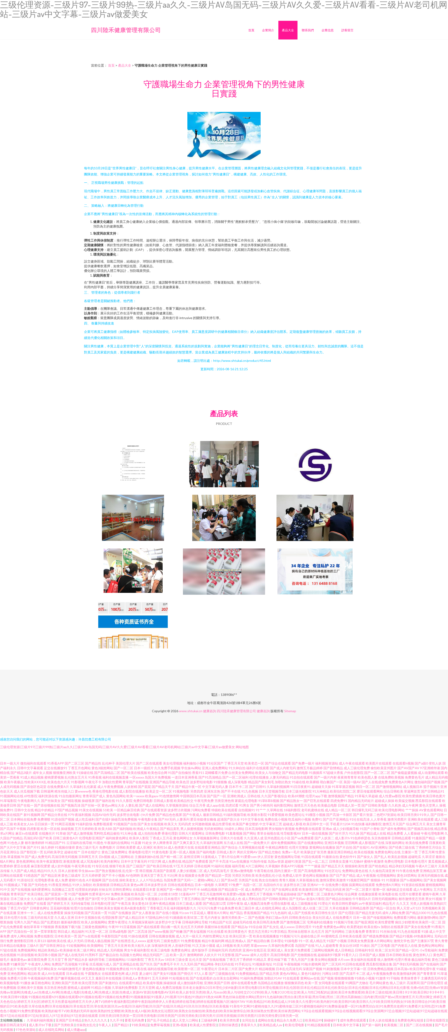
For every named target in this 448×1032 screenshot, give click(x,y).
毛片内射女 (212, 917)
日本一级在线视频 (315, 833)
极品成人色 (233, 899)
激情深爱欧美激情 (333, 880)
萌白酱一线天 (170, 927)
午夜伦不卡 (93, 782)
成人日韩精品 (344, 950)
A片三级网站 (255, 866)
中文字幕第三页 (270, 824)
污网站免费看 (201, 810)
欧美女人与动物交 (268, 773)
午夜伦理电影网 (432, 833)
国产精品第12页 (214, 903)
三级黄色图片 (170, 941)
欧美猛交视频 (405, 801)
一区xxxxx (136, 777)
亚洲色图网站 (17, 973)
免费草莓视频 (160, 1025)
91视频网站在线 (11, 796)
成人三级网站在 (122, 857)
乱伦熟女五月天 (76, 777)
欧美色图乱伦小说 (269, 875)
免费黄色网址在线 (387, 852)
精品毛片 (389, 903)
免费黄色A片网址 (401, 782)
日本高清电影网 (256, 829)
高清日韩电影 (280, 955)
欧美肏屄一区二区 (428, 922)
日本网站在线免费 (23, 819)
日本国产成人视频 (372, 955)
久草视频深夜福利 (141, 922)
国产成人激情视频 (80, 833)
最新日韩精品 (213, 815)
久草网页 (221, 885)
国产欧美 (45, 838)
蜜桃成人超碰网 (78, 987)
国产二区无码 (331, 964)
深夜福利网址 (395, 843)
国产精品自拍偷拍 (339, 899)
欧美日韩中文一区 (316, 824)
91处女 (147, 843)
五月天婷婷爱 (91, 875)
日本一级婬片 (144, 768)
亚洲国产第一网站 (169, 889)
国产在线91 (361, 847)
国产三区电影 (381, 945)
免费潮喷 (43, 819)
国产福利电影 (206, 852)
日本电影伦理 (101, 903)
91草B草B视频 (268, 801)
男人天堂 (403, 908)
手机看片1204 (340, 824)
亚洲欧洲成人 (237, 796)
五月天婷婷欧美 (86, 829)
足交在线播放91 (55, 768)
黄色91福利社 (311, 973)
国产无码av (297, 899)
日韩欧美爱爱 (126, 847)
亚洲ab (327, 829)
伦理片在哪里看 (410, 894)
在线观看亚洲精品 (208, 847)
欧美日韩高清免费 (266, 922)
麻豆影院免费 (37, 959)
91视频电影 (181, 791)
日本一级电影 (204, 885)
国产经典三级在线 (402, 847)
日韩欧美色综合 (300, 917)
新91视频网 (32, 815)
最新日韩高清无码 (13, 1025)
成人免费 (61, 880)
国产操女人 (365, 857)
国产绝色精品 (378, 866)
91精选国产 (32, 875)
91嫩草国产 (18, 964)
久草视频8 (272, 866)
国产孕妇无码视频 (406, 964)
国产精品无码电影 (295, 773)
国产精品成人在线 (373, 833)
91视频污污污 (290, 936)
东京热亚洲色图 (55, 987)
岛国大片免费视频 (158, 777)
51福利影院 (135, 959)
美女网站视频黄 (326, 959)
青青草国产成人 (94, 796)
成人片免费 (76, 899)
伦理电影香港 (44, 880)
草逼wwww (259, 945)
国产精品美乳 (170, 829)
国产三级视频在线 (222, 973)
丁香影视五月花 (158, 908)
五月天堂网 (147, 987)
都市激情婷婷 (34, 843)
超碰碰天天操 (321, 787)
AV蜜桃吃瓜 (329, 936)
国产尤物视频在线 (304, 955)
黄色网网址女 (183, 838)
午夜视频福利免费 (41, 978)
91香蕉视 (95, 777)
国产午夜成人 (192, 815)
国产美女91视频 (165, 973)
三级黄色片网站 (332, 894)
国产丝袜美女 (51, 801)
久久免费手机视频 (167, 768)
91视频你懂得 (65, 847)
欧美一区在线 (50, 829)
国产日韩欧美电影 (374, 805)
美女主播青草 (436, 824)
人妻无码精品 (279, 777)
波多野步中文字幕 (168, 922)
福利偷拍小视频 (194, 763)
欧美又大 (170, 824)
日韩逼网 (47, 791)
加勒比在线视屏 (392, 927)
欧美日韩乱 (36, 894)
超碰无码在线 (242, 922)
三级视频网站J (115, 959)
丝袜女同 (105, 889)
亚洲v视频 (180, 1025)
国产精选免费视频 (376, 936)
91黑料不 (91, 955)
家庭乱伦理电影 (246, 801)
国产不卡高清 (219, 861)
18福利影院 (292, 810)
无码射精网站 (214, 829)
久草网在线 (275, 810)
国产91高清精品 (210, 777)
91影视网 (77, 782)
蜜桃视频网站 (435, 885)
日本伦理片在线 (15, 917)
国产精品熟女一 (291, 801)
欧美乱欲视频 (397, 857)
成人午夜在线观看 (352, 763)
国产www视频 (158, 931)
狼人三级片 (398, 983)
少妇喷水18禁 (168, 894)
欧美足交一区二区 (159, 791)
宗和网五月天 (88, 857)
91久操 (354, 833)
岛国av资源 (276, 861)
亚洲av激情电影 (241, 871)
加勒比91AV (273, 978)
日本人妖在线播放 (382, 1020)
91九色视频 (249, 791)
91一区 (304, 941)
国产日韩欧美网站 (275, 899)
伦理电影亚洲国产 (92, 838)
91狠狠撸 (220, 782)
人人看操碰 (412, 833)
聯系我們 (308, 30)
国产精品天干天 (163, 787)
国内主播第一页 (285, 871)
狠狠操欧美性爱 (356, 866)
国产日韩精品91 (432, 791)
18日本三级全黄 (176, 959)
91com (184, 913)
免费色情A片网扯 (388, 885)
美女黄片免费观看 (297, 950)
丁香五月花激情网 (209, 894)
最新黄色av (18, 959)
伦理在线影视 (280, 903)
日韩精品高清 (120, 885)
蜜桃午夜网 (430, 894)
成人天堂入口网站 (185, 1020)
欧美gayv (151, 796)
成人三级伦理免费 (357, 768)
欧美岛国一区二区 (144, 894)
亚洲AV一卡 (316, 885)
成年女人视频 (42, 773)
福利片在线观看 (257, 768)
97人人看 (201, 973)
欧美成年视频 (153, 983)
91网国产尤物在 (357, 983)
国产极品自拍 (109, 955)
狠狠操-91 (378, 880)
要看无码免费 (135, 1020)
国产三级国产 (136, 866)
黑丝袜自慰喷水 (299, 931)
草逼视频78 (15, 857)
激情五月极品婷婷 (310, 768)
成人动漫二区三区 (315, 908)
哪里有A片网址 (218, 913)
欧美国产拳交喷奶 (245, 824)
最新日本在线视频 (108, 978)
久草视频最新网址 (206, 838)
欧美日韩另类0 (408, 815)
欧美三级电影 (160, 950)
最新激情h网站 (428, 917)
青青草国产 (18, 894)
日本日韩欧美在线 (399, 955)
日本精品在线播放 (13, 945)
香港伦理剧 (169, 833)
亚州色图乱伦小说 (277, 838)
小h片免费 (147, 815)
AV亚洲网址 (379, 847)
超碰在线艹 (72, 852)
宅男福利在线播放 (320, 922)
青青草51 (372, 931)
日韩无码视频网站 (385, 899)
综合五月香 (197, 805)
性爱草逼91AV (99, 894)
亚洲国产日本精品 (69, 1020)
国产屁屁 (144, 787)
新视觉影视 (71, 861)
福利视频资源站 (326, 763)
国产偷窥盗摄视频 (404, 773)
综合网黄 (350, 894)
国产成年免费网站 (394, 829)
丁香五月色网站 (79, 768)
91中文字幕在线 (252, 819)
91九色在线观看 (409, 931)
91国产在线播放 (119, 913)
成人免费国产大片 (258, 889)
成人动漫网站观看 (431, 773)
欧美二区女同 (385, 950)
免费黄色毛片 (414, 777)
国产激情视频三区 (293, 922)
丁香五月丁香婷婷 (239, 959)
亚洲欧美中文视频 (30, 987)
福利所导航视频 (56, 899)
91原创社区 (25, 880)
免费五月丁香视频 (259, 894)
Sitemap (290, 711)
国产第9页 (92, 899)
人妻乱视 (131, 805)
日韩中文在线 (24, 810)
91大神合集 (128, 833)
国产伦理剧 (346, 913)
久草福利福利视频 (40, 1020)
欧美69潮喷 (296, 796)
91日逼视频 (127, 927)
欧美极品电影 (327, 805)
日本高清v (401, 969)
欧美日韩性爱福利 (345, 903)
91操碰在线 (85, 773)
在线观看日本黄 (144, 889)
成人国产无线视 (299, 913)
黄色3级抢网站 (102, 768)
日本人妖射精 (68, 871)
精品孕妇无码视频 (402, 866)
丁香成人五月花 (161, 838)
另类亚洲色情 (224, 801)
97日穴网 (154, 861)
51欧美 (108, 810)
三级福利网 (209, 1020)
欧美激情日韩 (308, 889)
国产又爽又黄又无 (186, 843)
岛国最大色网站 (130, 955)
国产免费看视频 (212, 899)
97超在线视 (8, 950)
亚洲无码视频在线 (431, 875)
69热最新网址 (423, 936)
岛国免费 (170, 880)
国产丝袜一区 (91, 805)
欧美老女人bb (24, 824)
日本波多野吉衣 (155, 885)
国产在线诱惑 (121, 941)
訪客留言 (347, 30)
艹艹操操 (411, 810)
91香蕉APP (55, 763)
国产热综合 (229, 847)
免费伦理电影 (394, 861)
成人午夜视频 (366, 875)
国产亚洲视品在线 (126, 964)
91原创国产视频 (62, 819)
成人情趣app (76, 1030)
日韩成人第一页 (349, 805)
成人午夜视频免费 (379, 973)
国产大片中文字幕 (13, 847)
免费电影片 (107, 847)
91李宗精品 (278, 931)
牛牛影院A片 (361, 899)
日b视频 (104, 857)
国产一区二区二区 (377, 773)
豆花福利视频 (60, 908)
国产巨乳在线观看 (317, 801)
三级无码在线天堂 (41, 917)
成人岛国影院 (292, 908)
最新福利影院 (70, 922)
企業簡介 (268, 30)
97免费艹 (235, 885)
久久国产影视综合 (274, 796)
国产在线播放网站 (311, 843)
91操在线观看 (138, 936)
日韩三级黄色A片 (65, 838)
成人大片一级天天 (189, 936)
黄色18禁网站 (407, 875)
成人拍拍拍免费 (149, 833)
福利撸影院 (373, 824)
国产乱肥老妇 (50, 922)
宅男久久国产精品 (27, 922)
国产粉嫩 (176, 931)
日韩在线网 (202, 866)
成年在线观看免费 (244, 983)
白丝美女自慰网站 (226, 978)
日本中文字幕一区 (353, 969)
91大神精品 (320, 791)
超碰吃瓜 (414, 857)
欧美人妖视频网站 (94, 922)
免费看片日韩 (17, 978)
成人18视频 (224, 945)
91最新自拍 (330, 857)
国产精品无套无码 (368, 913)
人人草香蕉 (378, 819)
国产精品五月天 (332, 866)
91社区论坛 (333, 871)
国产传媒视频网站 (380, 917)
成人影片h (342, 838)
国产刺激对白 (108, 983)
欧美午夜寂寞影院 (49, 861)
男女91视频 (433, 899)
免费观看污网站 (405, 917)
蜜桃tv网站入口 (209, 880)
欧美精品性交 (183, 801)
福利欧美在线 (56, 941)
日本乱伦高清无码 (289, 969)
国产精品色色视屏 (169, 815)
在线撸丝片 (47, 833)
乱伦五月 (317, 931)
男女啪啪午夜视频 (282, 829)
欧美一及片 (178, 955)
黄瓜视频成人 (438, 861)
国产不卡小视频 (113, 875)
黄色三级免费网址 (115, 852)
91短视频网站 (76, 945)
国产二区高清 (137, 931)
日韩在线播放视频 (162, 936)
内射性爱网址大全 (216, 936)
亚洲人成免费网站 (215, 768)
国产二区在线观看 (149, 763)
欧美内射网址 (110, 861)
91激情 (380, 978)
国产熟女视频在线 (108, 871)
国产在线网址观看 (285, 889)
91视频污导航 (344, 922)
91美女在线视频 (90, 810)
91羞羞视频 (234, 833)
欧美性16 (160, 847)
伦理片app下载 (316, 796)
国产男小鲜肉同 (261, 805)
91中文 (5, 889)
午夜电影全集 (148, 819)
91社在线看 (215, 931)
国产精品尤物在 (269, 852)
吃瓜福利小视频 (299, 819)
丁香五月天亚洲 (115, 945)
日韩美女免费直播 (360, 941)
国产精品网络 (204, 964)
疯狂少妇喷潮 (405, 922)
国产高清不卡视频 (13, 829)
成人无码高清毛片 (216, 871)
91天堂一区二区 (96, 931)
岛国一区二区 (252, 885)
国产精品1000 (416, 913)
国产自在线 (110, 880)
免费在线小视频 (276, 819)
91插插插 (176, 917)
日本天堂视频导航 (272, 791)
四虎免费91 (338, 801)
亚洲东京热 (212, 791)
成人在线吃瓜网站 (268, 908)
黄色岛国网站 (116, 796)
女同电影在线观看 (331, 983)
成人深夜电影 (237, 782)
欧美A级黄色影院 (133, 908)
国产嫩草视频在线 (67, 978)
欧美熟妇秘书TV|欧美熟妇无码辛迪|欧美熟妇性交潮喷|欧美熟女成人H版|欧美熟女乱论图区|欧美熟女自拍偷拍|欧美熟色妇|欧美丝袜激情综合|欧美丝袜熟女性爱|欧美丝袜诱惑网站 (171, 1011)
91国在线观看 (311, 857)
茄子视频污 (431, 787)
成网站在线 (266, 1020)
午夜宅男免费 (204, 801)
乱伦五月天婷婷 (192, 927)
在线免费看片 (342, 917)
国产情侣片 (185, 973)
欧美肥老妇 (355, 927)
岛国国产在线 (305, 945)
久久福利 (37, 899)
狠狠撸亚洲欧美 (64, 773)
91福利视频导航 (235, 815)
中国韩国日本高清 (193, 796)
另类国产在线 (248, 880)
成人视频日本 (413, 787)
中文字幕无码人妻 (215, 787)
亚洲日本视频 (334, 843)
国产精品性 (93, 763)
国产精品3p (239, 927)
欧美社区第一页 (240, 936)
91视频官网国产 (358, 880)
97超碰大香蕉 (333, 773)
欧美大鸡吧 (242, 945)
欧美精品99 (313, 1020)
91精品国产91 (55, 843)
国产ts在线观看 (89, 936)
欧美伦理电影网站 (391, 810)
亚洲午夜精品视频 (162, 903)
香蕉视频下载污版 (68, 927)
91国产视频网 (78, 894)
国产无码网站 (335, 931)
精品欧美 (34, 973)
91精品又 (260, 959)
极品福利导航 (421, 959)
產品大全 (288, 30)
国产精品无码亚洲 (332, 889)
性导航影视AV (290, 833)
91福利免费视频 (251, 978)
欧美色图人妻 (367, 777)
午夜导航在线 (263, 871)
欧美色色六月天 (58, 782)
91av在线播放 (239, 861)
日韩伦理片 (303, 927)
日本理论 (277, 941)
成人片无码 (75, 941)
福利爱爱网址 (41, 889)
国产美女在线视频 (150, 824)
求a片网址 (7, 833)
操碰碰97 (331, 1020)
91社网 (172, 875)
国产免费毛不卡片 (167, 964)
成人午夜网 (410, 805)
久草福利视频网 (278, 787)
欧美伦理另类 (88, 983)
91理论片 (324, 903)
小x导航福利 (429, 950)
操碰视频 (67, 829)
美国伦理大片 (125, 763)
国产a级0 (421, 763)
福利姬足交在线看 (399, 889)
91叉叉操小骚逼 (203, 945)
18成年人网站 (234, 829)
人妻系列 (182, 819)
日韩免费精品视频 (380, 969)
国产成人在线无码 (71, 955)
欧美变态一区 (254, 763)
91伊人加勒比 (82, 885)
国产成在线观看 (148, 927)
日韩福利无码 (218, 950)
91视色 (98, 843)
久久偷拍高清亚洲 (382, 871)
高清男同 (413, 983)
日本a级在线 (75, 973)
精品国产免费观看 (195, 861)
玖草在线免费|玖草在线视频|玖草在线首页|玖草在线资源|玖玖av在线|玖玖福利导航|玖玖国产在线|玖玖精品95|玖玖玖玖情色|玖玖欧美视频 (128, 1006)
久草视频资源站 (177, 805)
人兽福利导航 (181, 945)
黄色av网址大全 (113, 805)
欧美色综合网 (157, 773)
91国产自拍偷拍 (179, 773)
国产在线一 (25, 805)
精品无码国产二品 (156, 955)
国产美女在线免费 (417, 927)
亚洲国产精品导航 (162, 782)
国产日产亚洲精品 (336, 819)
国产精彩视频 (71, 801)
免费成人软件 (292, 875)
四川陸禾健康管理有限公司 (126, 29)
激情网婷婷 (195, 955)
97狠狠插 (47, 927)
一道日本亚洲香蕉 (185, 777)
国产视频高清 (70, 805)
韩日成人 (64, 931)
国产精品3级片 (21, 773)
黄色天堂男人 (429, 805)
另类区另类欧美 (243, 875)
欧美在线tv (372, 927)
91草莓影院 (8, 801)
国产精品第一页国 (218, 875)
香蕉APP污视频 (292, 866)
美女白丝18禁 (349, 945)
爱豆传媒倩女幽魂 (203, 819)
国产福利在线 (105, 801)
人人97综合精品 (151, 880)
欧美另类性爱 (230, 1020)
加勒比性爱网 (112, 782)
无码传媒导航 (80, 903)
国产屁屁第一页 (56, 894)
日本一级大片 (10, 763)
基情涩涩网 (192, 857)
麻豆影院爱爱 (40, 866)
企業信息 (328, 30)
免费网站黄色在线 (355, 871)
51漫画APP (187, 894)
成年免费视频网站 (284, 843)
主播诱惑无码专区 (434, 978)
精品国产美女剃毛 (261, 782)
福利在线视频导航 (160, 969)
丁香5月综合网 (229, 857)
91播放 (25, 983)
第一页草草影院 (45, 931)
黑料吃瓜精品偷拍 (107, 833)
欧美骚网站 (95, 945)
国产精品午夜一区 (188, 787)
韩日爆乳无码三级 (365, 810)
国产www (242, 955)
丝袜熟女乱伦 (86, 1025)
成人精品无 (318, 941)
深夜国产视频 (312, 969)
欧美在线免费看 (417, 843)
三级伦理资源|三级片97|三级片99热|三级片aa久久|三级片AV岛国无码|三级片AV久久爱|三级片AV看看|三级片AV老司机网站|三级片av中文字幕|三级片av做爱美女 (117, 747)
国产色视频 (256, 917)
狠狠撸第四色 (294, 983)
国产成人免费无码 (38, 857)
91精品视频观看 (319, 1025)
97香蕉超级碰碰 (285, 894)
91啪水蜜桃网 (311, 964)
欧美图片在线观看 (379, 763)
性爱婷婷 (6, 866)
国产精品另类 (269, 973)
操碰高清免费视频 (124, 819)
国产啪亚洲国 (364, 922)
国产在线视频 (21, 889)
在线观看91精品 (130, 983)
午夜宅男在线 (81, 866)
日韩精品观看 (401, 838)
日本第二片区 (228, 969)
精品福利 (77, 931)
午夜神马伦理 (27, 969)
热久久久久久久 (96, 1020)
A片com (344, 959)
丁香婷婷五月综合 (429, 847)
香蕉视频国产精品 (257, 913)
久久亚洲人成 (253, 838)
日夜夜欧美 (437, 843)
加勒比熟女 (283, 782)
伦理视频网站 (386, 875)
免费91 (317, 819)
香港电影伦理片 (139, 852)
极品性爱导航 (222, 824)
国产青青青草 (426, 973)
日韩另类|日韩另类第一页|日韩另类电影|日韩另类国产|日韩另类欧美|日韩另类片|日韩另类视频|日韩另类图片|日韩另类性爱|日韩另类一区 (199, 1016)
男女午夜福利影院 (137, 950)
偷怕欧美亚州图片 (384, 768)
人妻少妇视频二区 (190, 871)
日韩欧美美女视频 (107, 908)
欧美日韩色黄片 (434, 796)
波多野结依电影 (201, 782)
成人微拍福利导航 (190, 983)
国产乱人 (380, 857)
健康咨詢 (209, 711)
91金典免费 (225, 908)
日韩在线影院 (436, 1020)
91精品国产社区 (220, 922)
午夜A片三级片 (427, 866)
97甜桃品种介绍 (157, 917)
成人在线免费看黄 (50, 913)
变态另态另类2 (259, 931)
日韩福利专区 (364, 950)
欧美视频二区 (394, 1025)
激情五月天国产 (393, 824)
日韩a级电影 (118, 931)
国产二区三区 (74, 763)
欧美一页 (311, 983)
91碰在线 (298, 782)
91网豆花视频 (65, 824)
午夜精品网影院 (276, 847)
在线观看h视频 (403, 763)
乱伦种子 (108, 763)
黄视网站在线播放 (322, 847)
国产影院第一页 (31, 852)
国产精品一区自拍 (383, 908)
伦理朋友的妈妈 (86, 889)
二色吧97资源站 (385, 815)
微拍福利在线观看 (33, 763)
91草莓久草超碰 (366, 796)
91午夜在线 (138, 969)
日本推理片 (172, 899)
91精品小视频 (101, 987)
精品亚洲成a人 (235, 941)
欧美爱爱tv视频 (234, 894)
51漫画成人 (209, 857)
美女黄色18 (140, 903)
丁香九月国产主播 (301, 959)
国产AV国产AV (408, 768)
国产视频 (327, 978)
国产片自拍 (344, 847)
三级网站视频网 (322, 950)
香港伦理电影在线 (105, 791)
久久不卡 (116, 1020)
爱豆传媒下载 (277, 959)
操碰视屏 (88, 801)
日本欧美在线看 (350, 936)
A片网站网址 (383, 941)
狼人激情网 (385, 959)
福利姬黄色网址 (117, 838)
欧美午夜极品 (14, 782)
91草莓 (83, 964)
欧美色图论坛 (295, 815)
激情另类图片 (397, 819)
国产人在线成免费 (375, 782)
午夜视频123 (154, 899)
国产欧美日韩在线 (160, 866)
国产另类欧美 (64, 1025)
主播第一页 (409, 852)
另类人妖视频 (420, 903)
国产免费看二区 (308, 894)
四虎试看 (231, 805)
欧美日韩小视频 (46, 955)
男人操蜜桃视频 (191, 829)
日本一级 (359, 917)
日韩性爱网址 (122, 889)
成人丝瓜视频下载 (27, 791)
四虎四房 (235, 950)
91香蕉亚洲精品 (60, 885)
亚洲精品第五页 (431, 871)
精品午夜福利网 (213, 941)
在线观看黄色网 (113, 973)
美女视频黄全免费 (191, 875)
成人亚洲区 (144, 847)
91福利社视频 (221, 866)
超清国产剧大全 (228, 819)
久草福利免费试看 (281, 945)
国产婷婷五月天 (58, 903)
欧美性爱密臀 (384, 922)
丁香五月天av (154, 959)
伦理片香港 (402, 959)
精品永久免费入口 (289, 1020)
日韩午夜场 (235, 903)
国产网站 (249, 833)
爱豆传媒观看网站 (370, 791)
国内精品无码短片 (361, 801)
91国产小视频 (337, 941)
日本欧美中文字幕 (346, 1025)
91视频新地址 (262, 964)
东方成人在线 (233, 843)
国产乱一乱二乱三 (315, 861)
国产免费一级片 (303, 763)
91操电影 (291, 941)
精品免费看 (395, 833)
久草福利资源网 (211, 843)
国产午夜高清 (121, 903)
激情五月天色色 (305, 805)
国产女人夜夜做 (143, 913)
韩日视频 (145, 871)
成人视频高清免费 (257, 903)
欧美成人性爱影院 (203, 1025)
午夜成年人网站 (39, 964)
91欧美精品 (140, 1025)
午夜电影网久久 (29, 801)
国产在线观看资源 (154, 810)
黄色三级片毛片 (87, 847)
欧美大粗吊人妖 (139, 945)
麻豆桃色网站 (41, 983)
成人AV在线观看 (53, 973)
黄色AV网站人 (290, 973)
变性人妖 (435, 763)
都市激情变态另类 (412, 899)
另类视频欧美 (431, 908)
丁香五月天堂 (234, 763)
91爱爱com (248, 857)
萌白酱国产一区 (331, 782)
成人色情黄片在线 (181, 847)
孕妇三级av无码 (276, 917)
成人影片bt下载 (40, 1025)
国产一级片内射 (325, 777)
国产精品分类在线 (54, 815)
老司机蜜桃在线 (312, 810)
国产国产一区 (216, 796)
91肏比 (365, 945)
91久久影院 (124, 801)
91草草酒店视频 (343, 787)
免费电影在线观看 (308, 829)
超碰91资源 (293, 861)
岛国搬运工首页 (63, 889)
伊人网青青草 (162, 843)
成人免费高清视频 (169, 987)
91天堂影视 (226, 955)
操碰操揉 (169, 983)
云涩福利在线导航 (79, 843)
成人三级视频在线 (304, 903)
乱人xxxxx (138, 941)
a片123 (415, 908)
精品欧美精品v (48, 950)
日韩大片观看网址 (191, 833)
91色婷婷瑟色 (360, 838)
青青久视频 (287, 880)
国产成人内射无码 (283, 768)
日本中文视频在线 (88, 917)
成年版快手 (199, 950)
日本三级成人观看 (189, 903)
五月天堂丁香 (57, 959)
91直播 (136, 843)
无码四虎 (184, 824)
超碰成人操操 (384, 801)
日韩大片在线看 (231, 838)
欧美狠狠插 (101, 885)
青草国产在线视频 (135, 782)
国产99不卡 (191, 889)
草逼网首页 (412, 791)
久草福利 (76, 787)
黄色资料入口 (422, 955)
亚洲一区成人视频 (182, 852)
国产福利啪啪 (123, 829)
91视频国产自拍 (125, 824)
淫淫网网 (351, 843)
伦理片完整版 (298, 847)
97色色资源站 (26, 1030)
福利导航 (238, 866)
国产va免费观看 (302, 838)
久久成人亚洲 (64, 917)
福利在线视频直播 (115, 777)
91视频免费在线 (117, 969)
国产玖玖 (146, 964)
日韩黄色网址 (39, 908)
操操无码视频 (74, 913)
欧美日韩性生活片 (325, 913)
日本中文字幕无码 (134, 861)
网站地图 (242, 747)
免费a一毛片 (291, 852)
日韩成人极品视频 (97, 941)
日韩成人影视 (163, 801)
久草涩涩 (428, 857)
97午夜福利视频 (79, 815)
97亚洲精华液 (430, 768)
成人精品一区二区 (338, 810)
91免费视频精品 (247, 973)
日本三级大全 (20, 899)
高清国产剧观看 (164, 871)
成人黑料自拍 (252, 899)
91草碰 (61, 833)
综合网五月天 (416, 824)
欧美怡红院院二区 (343, 791)
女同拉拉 (249, 1020)
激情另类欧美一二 (234, 917)
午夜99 (113, 927)
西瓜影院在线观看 (428, 801)
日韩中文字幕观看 (30, 768)
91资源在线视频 (413, 885)
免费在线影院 (44, 936)
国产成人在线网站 (152, 805)
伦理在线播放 (259, 777)
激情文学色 (402, 941)
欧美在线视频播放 (266, 936)
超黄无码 (153, 941)
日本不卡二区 (238, 787)
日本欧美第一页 (65, 936)
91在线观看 (291, 978)
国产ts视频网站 (411, 880)
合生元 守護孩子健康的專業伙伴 (133, 572)
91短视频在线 (179, 978)
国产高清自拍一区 (20, 931)
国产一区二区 (123, 768)
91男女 (244, 805)
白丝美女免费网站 (241, 773)
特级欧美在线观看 (224, 810)
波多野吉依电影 (128, 815)
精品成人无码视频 (110, 950)
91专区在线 (100, 866)
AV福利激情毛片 (70, 969)
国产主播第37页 (422, 941)
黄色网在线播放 (93, 969)
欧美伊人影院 (139, 838)
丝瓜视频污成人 (100, 964)
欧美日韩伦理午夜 (423, 969)
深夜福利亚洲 (161, 945)
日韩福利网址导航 (195, 922)
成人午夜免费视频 (110, 787)
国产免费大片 (248, 969)
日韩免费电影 (215, 833)
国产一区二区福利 (235, 777)
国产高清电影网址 (311, 871)
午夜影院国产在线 (114, 936)
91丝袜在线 (388, 931)
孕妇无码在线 (224, 964)
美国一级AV (352, 782)
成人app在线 (215, 805)
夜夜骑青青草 (347, 777)
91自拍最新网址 (70, 796)
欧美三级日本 (245, 908)
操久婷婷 (47, 847)
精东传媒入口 (64, 791)
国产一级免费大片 (257, 843)
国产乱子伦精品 (158, 1020)
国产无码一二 (187, 880)
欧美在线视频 (364, 852)
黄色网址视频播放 (316, 875)
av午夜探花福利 (370, 903)
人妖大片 (210, 955)
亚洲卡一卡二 (27, 913)
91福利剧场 (84, 824)
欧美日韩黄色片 (235, 931)
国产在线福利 (429, 964)
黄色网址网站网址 (431, 945)
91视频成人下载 (15, 885)
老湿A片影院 (315, 899)
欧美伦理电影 (295, 1025)
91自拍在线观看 (301, 777)
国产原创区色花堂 (33, 787)
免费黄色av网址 (334, 927)
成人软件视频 (61, 866)
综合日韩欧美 (393, 791)
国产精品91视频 (401, 936)
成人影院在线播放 (132, 791)
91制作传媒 (258, 861)
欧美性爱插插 (412, 796)
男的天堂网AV (247, 852)
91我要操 (392, 880)
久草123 (40, 941)
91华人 (425, 815)
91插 (424, 931)
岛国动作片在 (273, 885)
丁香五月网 (426, 852)
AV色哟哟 (133, 875)
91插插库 (315, 773)
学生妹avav (86, 871)
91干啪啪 (393, 978)
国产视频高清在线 (420, 829)
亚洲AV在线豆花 (254, 950)
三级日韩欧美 (134, 899)
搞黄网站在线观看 (362, 885)
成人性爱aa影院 (390, 796)
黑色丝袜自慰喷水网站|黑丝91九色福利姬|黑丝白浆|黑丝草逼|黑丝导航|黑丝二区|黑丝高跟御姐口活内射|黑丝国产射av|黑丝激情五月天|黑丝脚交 (327, 997)
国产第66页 (229, 880)
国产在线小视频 (167, 913)
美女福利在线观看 (363, 959)
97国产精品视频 (66, 810)
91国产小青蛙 (370, 829)
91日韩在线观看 (353, 964)
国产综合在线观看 (278, 763)
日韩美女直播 (339, 861)
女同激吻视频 (201, 824)
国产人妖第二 (324, 838)
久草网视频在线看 (251, 847)
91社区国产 (215, 763)
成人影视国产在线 (371, 843)
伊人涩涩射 (265, 857)
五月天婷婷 (160, 978)
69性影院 (31, 796)
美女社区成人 (322, 917)
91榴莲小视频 (315, 815)
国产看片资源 (363, 815)
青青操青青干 (410, 978)
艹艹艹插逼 (312, 866)
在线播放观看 (368, 894)
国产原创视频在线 (47, 805)
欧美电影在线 (388, 894)
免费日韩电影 (143, 801)
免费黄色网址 (181, 950)
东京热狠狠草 (381, 838)
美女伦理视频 (172, 763)
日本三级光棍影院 (299, 791)
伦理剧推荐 (110, 917)
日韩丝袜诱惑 (228, 1025)
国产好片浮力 (338, 833)
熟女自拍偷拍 (268, 880)
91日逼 (278, 964)
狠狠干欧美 (117, 866)
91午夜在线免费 (407, 871)
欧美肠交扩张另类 (314, 852)
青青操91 (144, 978)
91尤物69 (356, 861)
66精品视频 (209, 889)
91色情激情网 (169, 796)
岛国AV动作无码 (104, 815)
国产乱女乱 (271, 927)
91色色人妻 (15, 843)
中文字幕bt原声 (112, 899)
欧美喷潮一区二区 (187, 969)
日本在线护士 (91, 852)
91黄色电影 (160, 852)
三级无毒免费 (355, 931)
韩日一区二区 (365, 787)
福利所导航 (96, 959)
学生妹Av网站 (191, 768)
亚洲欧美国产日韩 (217, 983)
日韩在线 (253, 796)
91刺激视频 (331, 969)
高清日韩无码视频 (65, 857)
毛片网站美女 (47, 969)
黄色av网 (137, 885)
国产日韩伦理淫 (431, 983)
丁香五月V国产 (18, 908)
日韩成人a (129, 978)
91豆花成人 (198, 913)
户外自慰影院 (354, 773)
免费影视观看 (103, 824)
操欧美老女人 (129, 880)
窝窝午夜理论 (118, 922)
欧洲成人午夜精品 (146, 829)
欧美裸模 (312, 782)
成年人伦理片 (260, 955)
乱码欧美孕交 (53, 852)
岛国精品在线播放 (271, 983)
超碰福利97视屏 (329, 955)
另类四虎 (196, 791)
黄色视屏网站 (26, 861)
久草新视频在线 (307, 880)
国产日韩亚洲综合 (53, 945)
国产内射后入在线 (404, 945)
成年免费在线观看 (353, 1020)
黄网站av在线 (310, 978)
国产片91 (33, 847)
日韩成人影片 (226, 852)
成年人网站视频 (21, 936)
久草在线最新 (339, 908)
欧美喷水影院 (257, 815)
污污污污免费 (207, 908)
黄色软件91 (348, 857)
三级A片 (33, 945)
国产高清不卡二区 (353, 973)
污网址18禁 (330, 973)
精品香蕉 (440, 829)
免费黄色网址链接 (410, 1020)
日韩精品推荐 (359, 908)
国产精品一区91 (407, 950)
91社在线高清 (360, 819)
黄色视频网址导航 (287, 857)
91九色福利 (278, 913)
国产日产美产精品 (342, 875)
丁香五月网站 (191, 899)
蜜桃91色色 (77, 880)
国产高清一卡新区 (339, 815)
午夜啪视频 (292, 964)
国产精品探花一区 (231, 889)
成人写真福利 (90, 861)
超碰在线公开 (310, 936)
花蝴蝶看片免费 (216, 773)
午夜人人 (105, 1025)
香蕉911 (198, 773)
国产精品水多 (78, 959)
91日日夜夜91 (300, 787)
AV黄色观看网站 (431, 810)
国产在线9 (102, 819)
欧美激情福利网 (404, 973)
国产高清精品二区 (107, 773)
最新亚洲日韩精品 (340, 852)
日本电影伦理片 (416, 861)
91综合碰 (255, 927)
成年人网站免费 (393, 913)
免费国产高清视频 (65, 964)
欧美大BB (105, 829)
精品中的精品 (44, 810)
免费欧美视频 (120, 894)
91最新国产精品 (423, 838)
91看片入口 (350, 955)
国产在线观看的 (201, 978)
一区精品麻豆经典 (127, 810)
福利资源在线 (48, 796)
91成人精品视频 (32, 777)
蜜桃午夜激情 (374, 861)
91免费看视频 (191, 941)
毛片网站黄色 (379, 983)
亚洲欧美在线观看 (421, 819)
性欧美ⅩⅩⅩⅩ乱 (35, 782)
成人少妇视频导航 (346, 829)
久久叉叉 (402, 903)
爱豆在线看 (22, 866)
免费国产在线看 (35, 903)
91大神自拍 (237, 768)
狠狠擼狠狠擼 (344, 978)
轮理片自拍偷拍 (81, 908)
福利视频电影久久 (183, 908)
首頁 (251, 30)
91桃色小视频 (365, 978)
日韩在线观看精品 (181, 885)
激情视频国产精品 (341, 796)
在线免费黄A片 (58, 787)
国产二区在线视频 (419, 1025)
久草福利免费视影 (125, 987)
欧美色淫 (182, 782)
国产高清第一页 (95, 913)
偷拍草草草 (32, 927)
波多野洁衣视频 (179, 810)
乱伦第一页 (130, 871)
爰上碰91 (146, 973)
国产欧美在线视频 (134, 773)
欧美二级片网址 (85, 950)
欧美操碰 (66, 950)
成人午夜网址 (423, 889)
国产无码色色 (38, 885)
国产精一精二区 (171, 857)
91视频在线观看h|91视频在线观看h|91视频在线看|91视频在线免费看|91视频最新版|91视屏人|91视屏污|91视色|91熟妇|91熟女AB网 (125, 997)
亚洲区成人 (275, 950)
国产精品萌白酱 (258, 941)
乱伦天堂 (195, 959)
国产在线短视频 (214, 959)
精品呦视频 (267, 969)
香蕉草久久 (249, 1025)
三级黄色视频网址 (95, 927)
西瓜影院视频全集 (379, 964)
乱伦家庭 (90, 787)
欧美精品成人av (271, 1025)
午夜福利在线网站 (117, 843)
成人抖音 (131, 973)
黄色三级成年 (71, 875)
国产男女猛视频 (194, 931)
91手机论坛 (243, 964)
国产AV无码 (167, 819)
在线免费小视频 (336, 885)
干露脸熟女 (93, 973)
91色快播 (358, 824)
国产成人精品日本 (132, 917)
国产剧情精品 (333, 768)
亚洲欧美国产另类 (65, 983)
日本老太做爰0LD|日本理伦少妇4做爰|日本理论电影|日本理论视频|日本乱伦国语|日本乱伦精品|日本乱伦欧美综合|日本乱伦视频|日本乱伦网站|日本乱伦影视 (296, 987)
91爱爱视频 (276, 815)
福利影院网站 (283, 805)
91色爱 (317, 927)
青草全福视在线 (268, 833)
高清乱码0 (31, 838)
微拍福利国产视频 (427, 782)
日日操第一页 (44, 824)
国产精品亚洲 (51, 875)
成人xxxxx (287, 927)
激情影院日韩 (23, 941)
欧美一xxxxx (135, 796)
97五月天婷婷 (183, 866)
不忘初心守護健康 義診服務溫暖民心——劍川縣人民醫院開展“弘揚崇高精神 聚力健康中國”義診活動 (224, 465)
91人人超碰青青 (327, 945)
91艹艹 (261, 810)
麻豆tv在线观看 (26, 833)
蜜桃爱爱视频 (54, 777)
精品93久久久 (47, 871)
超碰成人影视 (292, 824)
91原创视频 (25, 955)
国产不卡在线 (231, 791)
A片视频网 (94, 880)
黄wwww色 (83, 791)
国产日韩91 (257, 787)
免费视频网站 (27, 950)
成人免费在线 (172, 861)
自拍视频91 (246, 810)
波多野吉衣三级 (295, 885)
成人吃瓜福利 (85, 819)
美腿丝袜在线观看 (217, 927)
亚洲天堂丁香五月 (153, 875)
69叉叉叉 (88, 978)
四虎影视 (33, 829)
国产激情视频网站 (389, 787)
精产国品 (236, 913)
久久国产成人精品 (23, 871)
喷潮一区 (379, 889)
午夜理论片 (209, 969)
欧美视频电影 (10, 983)
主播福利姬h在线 (147, 857)
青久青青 (441, 941)
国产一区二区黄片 (359, 889)
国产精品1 (122, 1025)
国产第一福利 (372, 1025)
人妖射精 (130, 787)
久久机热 (394, 805)
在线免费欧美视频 (391, 777)
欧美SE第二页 (194, 917)
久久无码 (186, 964)
